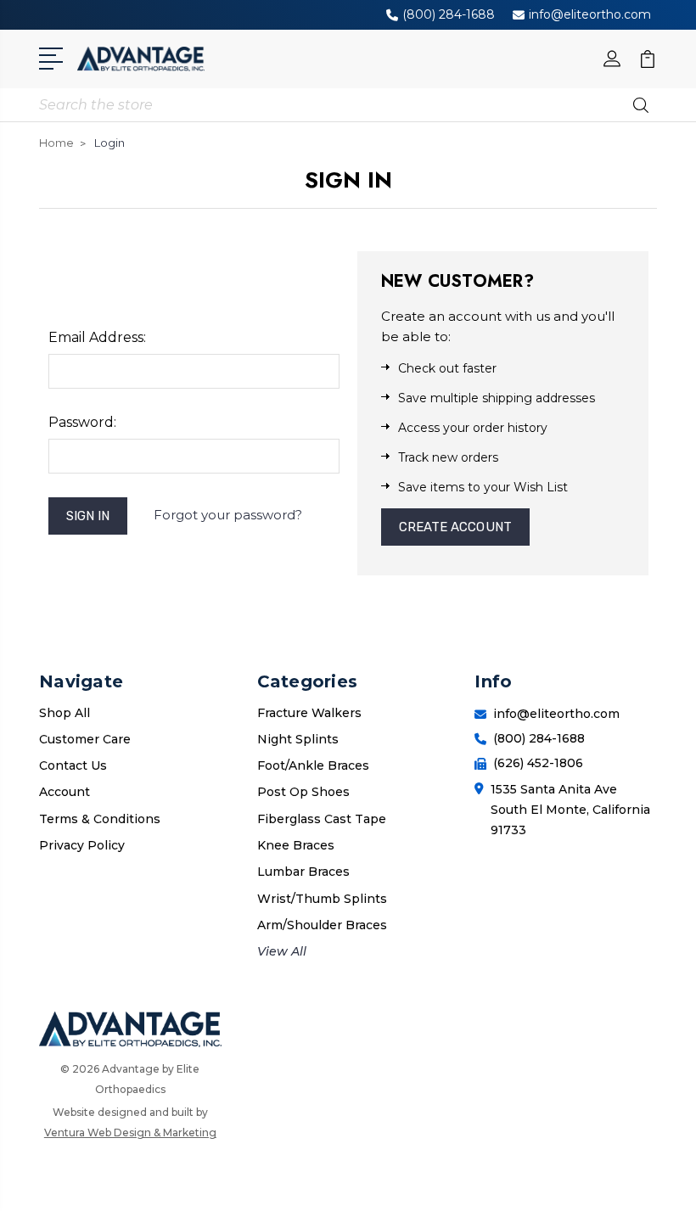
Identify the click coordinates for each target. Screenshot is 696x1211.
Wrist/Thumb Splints (322, 898)
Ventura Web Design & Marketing (130, 1132)
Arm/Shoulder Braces (322, 925)
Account (64, 791)
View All (281, 951)
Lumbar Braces (303, 871)
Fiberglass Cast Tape (321, 819)
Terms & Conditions (99, 819)
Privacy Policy (82, 845)
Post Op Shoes (303, 791)
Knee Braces (295, 845)
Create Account (455, 527)
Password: (82, 422)
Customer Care (85, 739)
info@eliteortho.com (590, 14)
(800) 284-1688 (448, 14)
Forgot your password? (228, 515)
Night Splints (298, 739)
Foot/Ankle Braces (313, 765)
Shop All (64, 712)
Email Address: (97, 337)
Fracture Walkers (309, 712)
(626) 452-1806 (538, 763)
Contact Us (73, 765)
